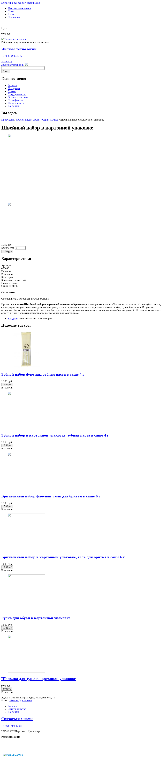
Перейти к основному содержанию (20, 2)
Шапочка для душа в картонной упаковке (38, 679)
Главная (12, 85)
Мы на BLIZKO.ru (14, 755)
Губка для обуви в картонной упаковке (35, 618)
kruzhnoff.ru (28, 736)
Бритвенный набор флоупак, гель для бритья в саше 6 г (50, 496)
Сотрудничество (17, 94)
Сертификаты (15, 100)
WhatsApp (6, 61)
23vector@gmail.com (12, 64)
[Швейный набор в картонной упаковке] (40, 198)
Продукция (14, 88)
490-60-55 (11, 56)
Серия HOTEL (50, 119)
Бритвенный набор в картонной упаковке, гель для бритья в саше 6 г (63, 557)
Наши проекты (16, 103)
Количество (8, 247)
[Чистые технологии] (13, 39)
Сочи (11, 11)
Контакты (13, 106)
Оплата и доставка (18, 97)
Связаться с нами (17, 719)
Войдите (12, 318)
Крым (11, 14)
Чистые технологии (19, 49)
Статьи (12, 91)
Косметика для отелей (28, 119)
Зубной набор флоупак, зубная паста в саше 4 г (42, 374)
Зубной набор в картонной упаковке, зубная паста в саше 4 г (55, 435)
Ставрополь (14, 17)
